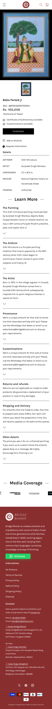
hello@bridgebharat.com (22, 621)
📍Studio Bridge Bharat (16, 626)
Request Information (16, 146)
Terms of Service (14, 575)
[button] (41, 4)
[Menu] (4, 4)
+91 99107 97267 (19, 618)
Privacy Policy (12, 580)
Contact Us (35, 612)
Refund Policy (12, 585)
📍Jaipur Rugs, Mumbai (16, 647)
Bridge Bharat (21, 704)
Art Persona (11, 569)
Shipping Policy (13, 591)
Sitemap (10, 596)
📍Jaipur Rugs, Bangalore (17, 664)
